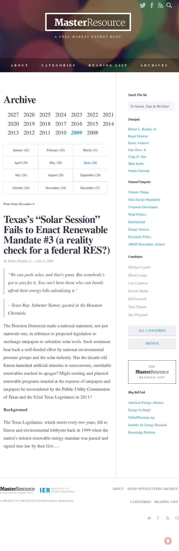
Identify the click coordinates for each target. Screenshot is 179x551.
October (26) (21, 188)
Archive (152, 343)
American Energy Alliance (145, 402)
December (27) (90, 188)
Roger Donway (138, 136)
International (136, 222)
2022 (92, 114)
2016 (76, 123)
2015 (92, 123)
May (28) (56, 162)
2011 (45, 132)
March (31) (90, 150)
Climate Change (138, 192)
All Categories (152, 330)
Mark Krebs (136, 163)
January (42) (21, 150)
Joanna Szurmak (139, 170)
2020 (13, 123)
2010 (60, 132)
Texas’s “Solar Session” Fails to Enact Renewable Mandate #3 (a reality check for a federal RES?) (56, 234)
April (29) (21, 162)
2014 (108, 123)
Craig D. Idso (137, 156)
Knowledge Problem (141, 432)
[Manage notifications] (168, 540)
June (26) (90, 162)
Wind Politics (137, 214)
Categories (58, 65)
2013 (13, 132)
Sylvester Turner (46, 305)
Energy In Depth (139, 410)
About (20, 65)
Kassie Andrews (138, 143)
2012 (29, 132)
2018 (45, 123)
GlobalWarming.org (141, 417)
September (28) (90, 175)
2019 (29, 123)
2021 (108, 114)
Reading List (108, 65)
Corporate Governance (143, 207)
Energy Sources (138, 229)
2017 (60, 123)
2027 (13, 114)
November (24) (56, 188)
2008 (92, 132)
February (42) (56, 150)
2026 (29, 114)
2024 (60, 114)
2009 (76, 132)
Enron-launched (17, 365)
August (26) (56, 175)
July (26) (21, 175)
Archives (154, 65)
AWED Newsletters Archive (146, 244)
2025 (45, 114)
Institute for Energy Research (147, 425)
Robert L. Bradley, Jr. (142, 129)
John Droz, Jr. (137, 150)
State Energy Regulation (144, 199)
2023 (76, 114)
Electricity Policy (139, 236)
